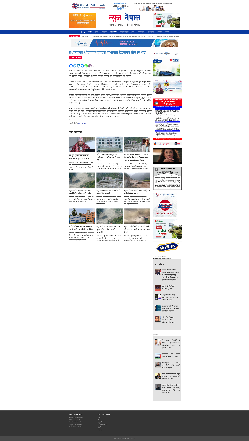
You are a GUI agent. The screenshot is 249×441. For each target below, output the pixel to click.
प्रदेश (97, 32)
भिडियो (167, 32)
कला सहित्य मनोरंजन (102, 425)
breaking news (76, 57)
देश (98, 419)
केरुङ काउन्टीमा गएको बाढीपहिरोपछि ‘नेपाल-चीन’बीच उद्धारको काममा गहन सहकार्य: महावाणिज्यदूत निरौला (84, 36)
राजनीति (90, 32)
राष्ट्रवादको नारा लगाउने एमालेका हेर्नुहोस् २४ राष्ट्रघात (171, 355)
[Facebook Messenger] (82, 64)
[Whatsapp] (86, 64)
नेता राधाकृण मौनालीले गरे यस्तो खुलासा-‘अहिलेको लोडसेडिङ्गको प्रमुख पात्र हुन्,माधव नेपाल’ (171, 344)
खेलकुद (104, 32)
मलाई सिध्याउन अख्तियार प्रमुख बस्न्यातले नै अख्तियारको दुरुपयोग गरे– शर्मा (171, 376)
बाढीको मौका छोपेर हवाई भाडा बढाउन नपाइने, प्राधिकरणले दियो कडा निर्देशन (81, 228)
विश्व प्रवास (151, 32)
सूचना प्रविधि (141, 32)
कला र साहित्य (124, 32)
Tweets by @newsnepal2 (162, 258)
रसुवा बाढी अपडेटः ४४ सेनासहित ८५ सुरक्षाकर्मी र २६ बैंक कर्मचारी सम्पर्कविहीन (108, 229)
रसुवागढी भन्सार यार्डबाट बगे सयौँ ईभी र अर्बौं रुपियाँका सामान (137, 192)
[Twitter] (74, 64)
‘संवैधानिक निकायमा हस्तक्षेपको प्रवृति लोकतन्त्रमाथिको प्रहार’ (168, 320)
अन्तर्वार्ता (159, 32)
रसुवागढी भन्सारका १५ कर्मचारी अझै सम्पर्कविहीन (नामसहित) (178, 36)
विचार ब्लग (100, 430)
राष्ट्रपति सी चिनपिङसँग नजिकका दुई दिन (168, 287)
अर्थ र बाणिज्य (113, 32)
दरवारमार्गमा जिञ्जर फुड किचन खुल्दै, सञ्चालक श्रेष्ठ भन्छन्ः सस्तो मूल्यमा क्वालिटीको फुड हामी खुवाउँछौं (171, 389)
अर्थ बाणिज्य (100, 421)
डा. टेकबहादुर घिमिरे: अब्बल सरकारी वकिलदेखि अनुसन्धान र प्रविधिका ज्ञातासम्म (170, 308)
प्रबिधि (99, 428)
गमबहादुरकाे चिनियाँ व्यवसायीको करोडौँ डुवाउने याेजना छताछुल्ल (171, 365)
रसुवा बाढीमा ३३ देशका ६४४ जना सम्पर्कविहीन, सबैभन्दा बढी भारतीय (137, 36)
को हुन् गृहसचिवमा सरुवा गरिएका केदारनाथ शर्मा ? (79, 157)
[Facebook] (71, 64)
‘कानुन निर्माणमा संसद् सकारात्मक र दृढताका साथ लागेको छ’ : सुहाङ (170, 297)
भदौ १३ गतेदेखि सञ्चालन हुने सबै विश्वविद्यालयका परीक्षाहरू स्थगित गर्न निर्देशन (108, 157)
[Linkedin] (78, 64)
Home (83, 32)
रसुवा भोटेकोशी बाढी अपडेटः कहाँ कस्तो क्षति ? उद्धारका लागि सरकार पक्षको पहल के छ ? (137, 229)
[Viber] (90, 64)
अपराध (133, 32)
